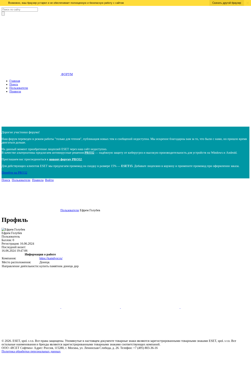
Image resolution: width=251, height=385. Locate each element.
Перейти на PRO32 (14, 172)
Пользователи (18, 88)
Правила (15, 91)
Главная (14, 81)
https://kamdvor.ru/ (51, 258)
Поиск (13, 84)
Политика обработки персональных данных (31, 351)
